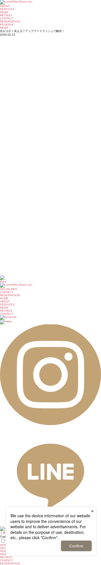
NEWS (4, 12)
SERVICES (7, 9)
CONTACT (6, 18)
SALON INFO (8, 289)
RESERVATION (10, 563)
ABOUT (5, 6)
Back (3, 281)
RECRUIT (6, 15)
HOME (4, 298)
